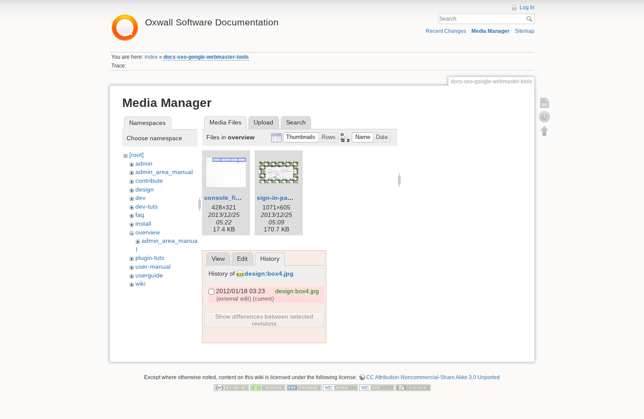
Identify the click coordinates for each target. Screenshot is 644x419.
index (151, 57)
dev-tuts (146, 206)
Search (530, 19)
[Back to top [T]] (545, 131)
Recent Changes (446, 31)
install (143, 223)
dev (140, 197)
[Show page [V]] (545, 103)
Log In (527, 7)
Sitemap (524, 31)
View (218, 258)
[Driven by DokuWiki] (413, 387)
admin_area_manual (164, 171)
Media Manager (490, 31)
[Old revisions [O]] (545, 117)
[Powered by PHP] (304, 387)
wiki (140, 283)
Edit (242, 258)
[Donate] (267, 387)
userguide (149, 275)
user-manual (152, 266)
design (144, 189)
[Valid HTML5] (340, 387)
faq (139, 214)
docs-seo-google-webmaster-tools (206, 57)
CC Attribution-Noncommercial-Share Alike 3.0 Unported (433, 377)
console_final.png (231, 197)
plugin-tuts (149, 257)
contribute (149, 180)
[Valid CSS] (376, 387)
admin (143, 163)
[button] (301, 137)
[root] (136, 154)
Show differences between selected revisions (264, 320)
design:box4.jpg (269, 273)
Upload (263, 122)
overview (147, 232)
